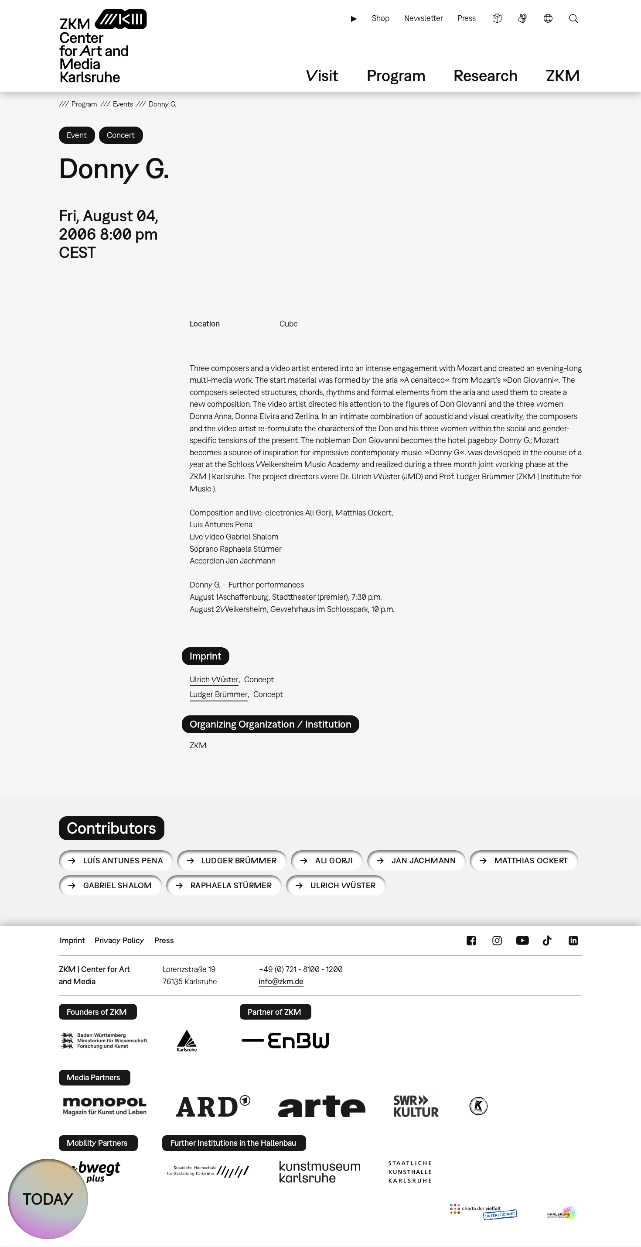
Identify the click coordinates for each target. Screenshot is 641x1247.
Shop (380, 18)
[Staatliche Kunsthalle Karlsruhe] (410, 1172)
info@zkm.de (281, 981)
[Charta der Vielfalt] (483, 1214)
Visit (322, 75)
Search (573, 18)
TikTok (548, 940)
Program (396, 75)
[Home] (115, 45)
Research (485, 75)
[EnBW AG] (285, 1040)
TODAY (48, 1198)
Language (548, 18)
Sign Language (522, 18)
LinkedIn (573, 940)
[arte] (321, 1106)
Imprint (72, 940)
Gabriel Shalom (117, 885)
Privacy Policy (119, 940)
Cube (289, 323)
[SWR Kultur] (416, 1106)
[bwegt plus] (90, 1172)
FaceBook (471, 940)
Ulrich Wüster (214, 679)
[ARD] (213, 1106)
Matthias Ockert (531, 860)
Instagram (497, 940)
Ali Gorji (334, 860)
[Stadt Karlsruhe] (187, 1040)
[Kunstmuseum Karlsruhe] (320, 1172)
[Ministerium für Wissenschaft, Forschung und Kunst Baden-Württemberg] (104, 1041)
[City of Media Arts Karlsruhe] (563, 1214)
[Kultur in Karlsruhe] (478, 1106)
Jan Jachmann (424, 860)
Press (466, 18)
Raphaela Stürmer (231, 885)
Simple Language (497, 18)
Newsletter (423, 18)
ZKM (563, 75)
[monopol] (104, 1106)
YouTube (522, 940)
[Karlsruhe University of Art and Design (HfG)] (208, 1172)
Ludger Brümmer (219, 694)
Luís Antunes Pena (123, 860)
